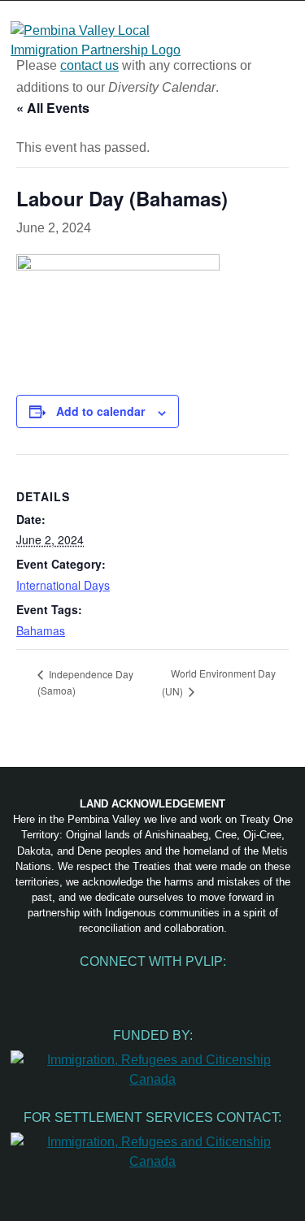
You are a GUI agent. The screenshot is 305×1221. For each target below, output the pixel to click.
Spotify (187, 986)
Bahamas (40, 630)
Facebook (84, 986)
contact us (89, 65)
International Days (63, 585)
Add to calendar (100, 411)
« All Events (52, 107)
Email (221, 986)
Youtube (152, 986)
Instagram (118, 986)
